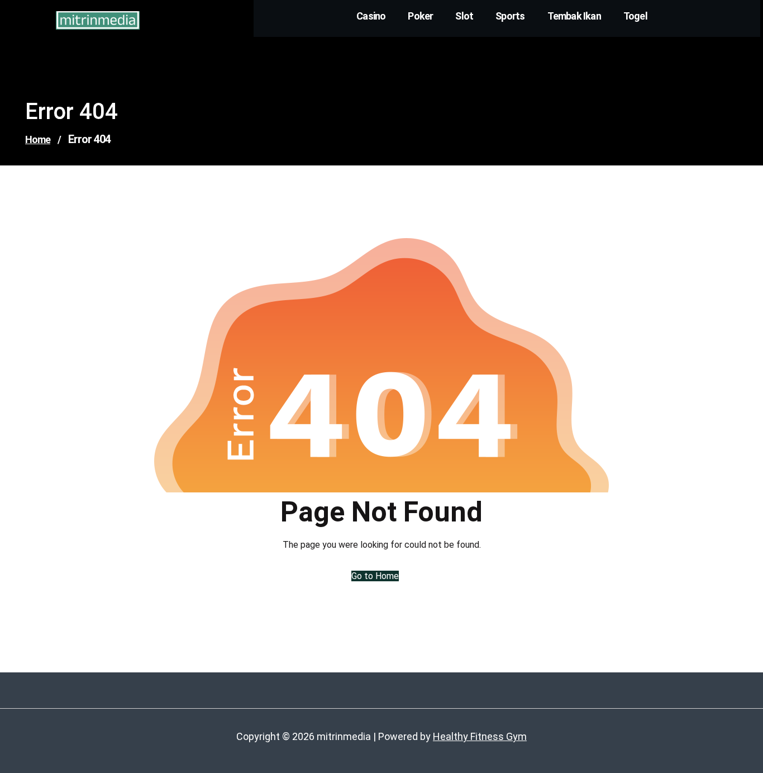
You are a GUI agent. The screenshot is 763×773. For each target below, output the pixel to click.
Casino (370, 16)
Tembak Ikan (574, 16)
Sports (509, 16)
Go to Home (375, 576)
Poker (420, 16)
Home (37, 139)
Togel (635, 16)
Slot (464, 16)
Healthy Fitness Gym (480, 736)
